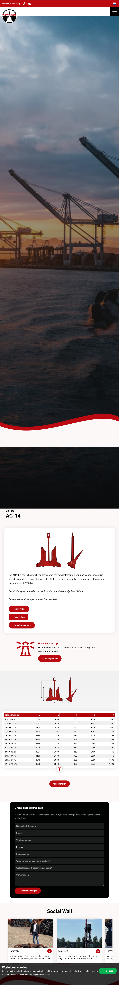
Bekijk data (20, 617)
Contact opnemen (50, 658)
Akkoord (109, 971)
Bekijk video (20, 609)
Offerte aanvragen (23, 625)
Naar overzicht (59, 784)
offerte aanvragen (28, 891)
